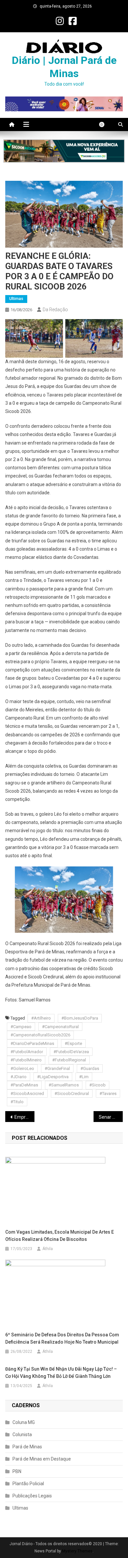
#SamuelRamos (64, 1084)
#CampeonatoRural (60, 1026)
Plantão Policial (28, 1483)
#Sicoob (97, 1084)
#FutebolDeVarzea (71, 1051)
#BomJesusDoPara (79, 1018)
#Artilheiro (41, 1018)
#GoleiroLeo (22, 1068)
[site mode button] (105, 124)
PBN (16, 1471)
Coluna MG (23, 1422)
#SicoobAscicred (27, 1093)
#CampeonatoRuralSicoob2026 (40, 1034)
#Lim (84, 1076)
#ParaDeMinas (24, 1084)
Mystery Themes (77, 1551)
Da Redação (55, 309)
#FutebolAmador (27, 1051)
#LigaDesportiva (53, 1076)
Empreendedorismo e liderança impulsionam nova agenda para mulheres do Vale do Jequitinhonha (24, 1117)
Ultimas (16, 298)
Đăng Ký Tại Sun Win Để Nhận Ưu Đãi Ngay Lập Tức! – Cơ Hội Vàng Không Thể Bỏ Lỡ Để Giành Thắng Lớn (61, 1372)
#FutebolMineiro (26, 1059)
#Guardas (89, 1068)
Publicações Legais (32, 1495)
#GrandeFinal (57, 1068)
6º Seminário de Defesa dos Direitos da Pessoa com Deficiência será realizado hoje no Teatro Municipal (62, 1338)
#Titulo (17, 1101)
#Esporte (73, 1043)
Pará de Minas (27, 1446)
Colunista (22, 1434)
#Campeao (21, 1026)
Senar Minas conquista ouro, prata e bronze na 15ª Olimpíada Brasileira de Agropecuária (111, 1117)
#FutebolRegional (69, 1059)
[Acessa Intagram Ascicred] (64, 151)
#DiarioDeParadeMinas (32, 1043)
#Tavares (108, 1093)
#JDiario (19, 1076)
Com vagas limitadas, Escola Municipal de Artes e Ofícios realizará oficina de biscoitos (59, 1235)
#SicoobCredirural (71, 1093)
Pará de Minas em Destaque (41, 1459)
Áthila (47, 1248)
